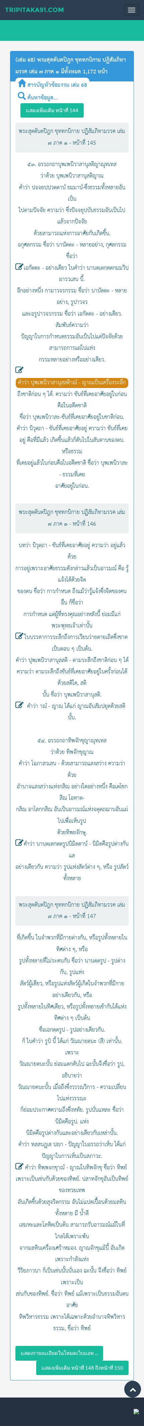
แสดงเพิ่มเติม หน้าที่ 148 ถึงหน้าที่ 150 (82, 1368)
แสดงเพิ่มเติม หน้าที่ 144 (52, 110)
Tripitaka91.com (34, 10)
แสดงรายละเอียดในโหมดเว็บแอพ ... (59, 1353)
